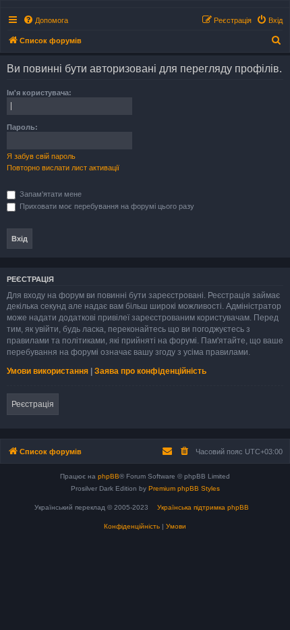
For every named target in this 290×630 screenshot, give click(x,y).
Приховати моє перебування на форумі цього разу (106, 206)
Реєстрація (32, 404)
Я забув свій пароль (41, 156)
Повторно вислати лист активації (63, 168)
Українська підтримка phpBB (203, 507)
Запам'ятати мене (50, 194)
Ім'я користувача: (39, 93)
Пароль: (22, 127)
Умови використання (47, 371)
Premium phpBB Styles (184, 488)
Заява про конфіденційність (150, 371)
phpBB (108, 476)
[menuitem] (45, 20)
